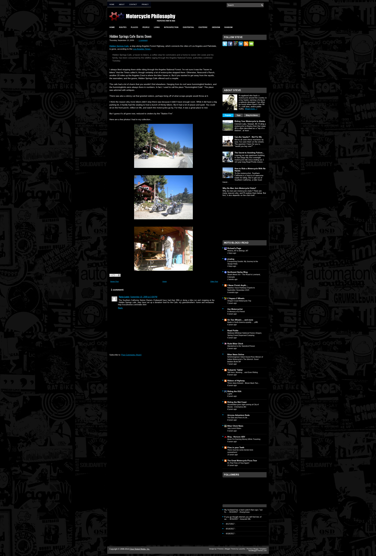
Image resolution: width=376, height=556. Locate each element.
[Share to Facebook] (119, 275)
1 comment (143, 40)
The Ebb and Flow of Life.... (238, 418)
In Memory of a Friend (236, 312)
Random (228, 27)
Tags (239, 115)
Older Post (214, 281)
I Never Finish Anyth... (237, 285)
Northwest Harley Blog (237, 272)
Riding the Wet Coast (236, 402)
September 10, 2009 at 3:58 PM (143, 297)
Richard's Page (234, 248)
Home (111, 4)
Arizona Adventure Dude (238, 415)
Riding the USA (234, 391)
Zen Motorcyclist (234, 309)
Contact (133, 4)
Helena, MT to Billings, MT (237, 251)
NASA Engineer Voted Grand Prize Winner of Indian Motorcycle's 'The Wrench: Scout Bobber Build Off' (245, 359)
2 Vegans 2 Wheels (235, 298)
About (122, 4)
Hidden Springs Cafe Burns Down (130, 36)
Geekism (216, 27)
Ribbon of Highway (236, 381)
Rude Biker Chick (235, 344)
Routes (122, 27)
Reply (120, 308)
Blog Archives (252, 115)
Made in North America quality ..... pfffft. (242, 322)
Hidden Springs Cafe (119, 46)
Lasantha (242, 549)
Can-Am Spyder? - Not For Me (248, 137)
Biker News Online (235, 354)
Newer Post (114, 281)
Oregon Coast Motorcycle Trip (239, 301)
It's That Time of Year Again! (238, 463)
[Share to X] (116, 275)
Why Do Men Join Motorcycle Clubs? (239, 188)
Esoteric (203, 27)
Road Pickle (232, 330)
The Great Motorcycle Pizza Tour (242, 460)
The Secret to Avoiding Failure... (249, 153)
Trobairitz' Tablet (234, 370)
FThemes (220, 549)
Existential (188, 27)
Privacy (145, 4)
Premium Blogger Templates (257, 549)
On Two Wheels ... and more (240, 320)
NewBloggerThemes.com (258, 550)
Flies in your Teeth (235, 447)
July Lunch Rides (234, 428)
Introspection (171, 27)
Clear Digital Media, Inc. (140, 549)
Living (157, 27)
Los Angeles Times (141, 49)
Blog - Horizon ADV (236, 437)
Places (134, 27)
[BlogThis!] (113, 275)
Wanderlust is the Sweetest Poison (241, 346)
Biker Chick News (235, 426)
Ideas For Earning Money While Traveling (243, 439)
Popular (228, 115)
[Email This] (110, 275)
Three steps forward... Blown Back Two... (243, 383)
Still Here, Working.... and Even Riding (242, 372)
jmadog (230, 259)
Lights (229, 394)
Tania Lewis (124, 297)
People (146, 27)
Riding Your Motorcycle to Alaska (250, 121)
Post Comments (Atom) (131, 355)
